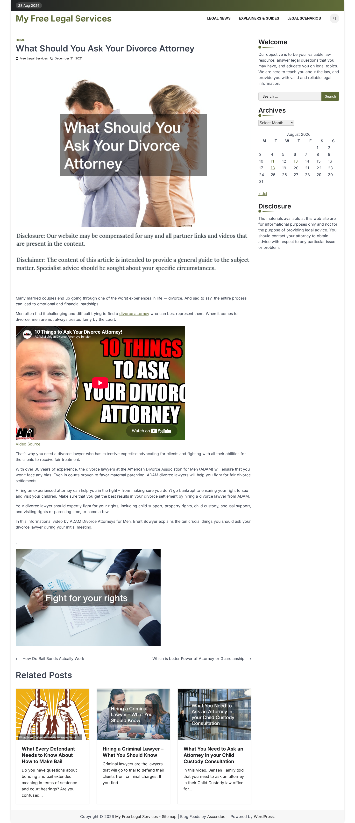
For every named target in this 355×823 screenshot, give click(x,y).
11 (272, 161)
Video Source (28, 444)
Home (20, 40)
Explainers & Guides (259, 18)
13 (296, 161)
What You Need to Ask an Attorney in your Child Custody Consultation (213, 755)
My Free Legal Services (64, 18)
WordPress (264, 816)
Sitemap (169, 816)
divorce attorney (134, 313)
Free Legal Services (34, 58)
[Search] (334, 18)
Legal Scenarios (304, 18)
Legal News (219, 18)
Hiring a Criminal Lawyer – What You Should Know (133, 752)
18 (273, 167)
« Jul (262, 193)
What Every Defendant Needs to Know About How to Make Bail (48, 755)
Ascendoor (217, 816)
